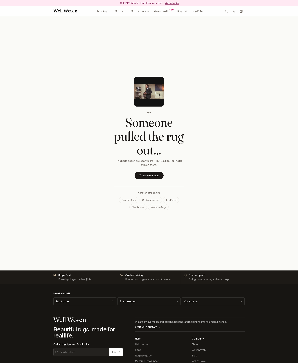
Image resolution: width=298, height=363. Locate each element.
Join (114, 352)
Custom (119, 11)
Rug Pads (182, 11)
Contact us (190, 301)
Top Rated (198, 11)
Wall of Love (199, 361)
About (195, 344)
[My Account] (233, 11)
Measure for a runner (146, 361)
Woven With (164, 11)
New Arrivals (138, 207)
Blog (194, 355)
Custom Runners (140, 11)
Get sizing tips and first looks (71, 344)
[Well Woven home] (65, 11)
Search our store (151, 175)
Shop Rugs (102, 11)
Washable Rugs (158, 207)
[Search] (226, 11)
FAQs (138, 349)
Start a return (127, 301)
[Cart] (241, 11)
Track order (63, 301)
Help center (142, 344)
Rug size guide (143, 355)
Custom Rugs (129, 200)
